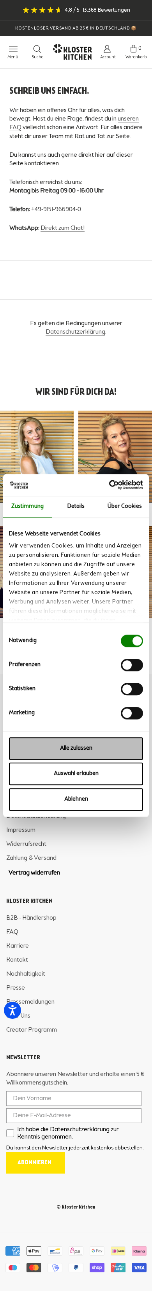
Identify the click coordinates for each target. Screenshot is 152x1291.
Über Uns (18, 1016)
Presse (15, 988)
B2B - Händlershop (31, 918)
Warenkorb (136, 57)
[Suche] (37, 49)
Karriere (17, 946)
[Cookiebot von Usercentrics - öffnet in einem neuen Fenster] (109, 485)
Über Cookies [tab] (125, 506)
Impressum (20, 830)
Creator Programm (31, 1030)
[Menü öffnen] (10, 49)
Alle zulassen (76, 748)
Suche (37, 57)
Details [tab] (76, 506)
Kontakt (17, 960)
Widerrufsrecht (26, 844)
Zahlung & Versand (31, 858)
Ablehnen (76, 799)
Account (108, 57)
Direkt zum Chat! (63, 228)
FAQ (12, 932)
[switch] (132, 665)
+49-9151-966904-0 (56, 209)
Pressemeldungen (30, 1002)
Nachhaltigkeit (25, 974)
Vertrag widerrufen (34, 873)
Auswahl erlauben (76, 774)
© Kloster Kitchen (76, 1207)
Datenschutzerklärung (75, 332)
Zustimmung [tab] (27, 506)
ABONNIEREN (34, 1163)
